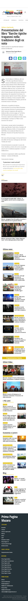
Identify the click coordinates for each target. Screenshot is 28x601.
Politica (21, 20)
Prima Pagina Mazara (6, 567)
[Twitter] (15, 58)
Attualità (6, 20)
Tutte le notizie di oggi (6, 543)
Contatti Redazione (5, 581)
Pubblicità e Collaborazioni (7, 585)
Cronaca (13, 20)
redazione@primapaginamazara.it (9, 591)
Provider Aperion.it (5, 583)
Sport (2, 537)
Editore (3, 579)
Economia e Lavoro (5, 539)
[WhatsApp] (20, 58)
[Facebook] (10, 58)
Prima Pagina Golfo (5, 563)
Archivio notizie (4, 545)
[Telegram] (24, 58)
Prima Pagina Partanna (6, 569)
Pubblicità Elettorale (5, 589)
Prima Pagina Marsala (6, 565)
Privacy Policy (4, 587)
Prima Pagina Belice (5, 559)
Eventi (2, 535)
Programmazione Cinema (6, 552)
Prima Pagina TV (5, 541)
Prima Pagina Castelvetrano (7, 561)
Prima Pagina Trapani (6, 573)
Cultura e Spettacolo (5, 531)
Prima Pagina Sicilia (5, 571)
